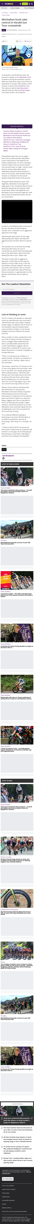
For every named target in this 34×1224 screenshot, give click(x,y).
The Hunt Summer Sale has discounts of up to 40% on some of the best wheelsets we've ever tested (17, 1130)
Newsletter (29, 41)
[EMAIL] (3, 458)
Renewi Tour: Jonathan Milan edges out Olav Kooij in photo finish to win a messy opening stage (17, 1160)
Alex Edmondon (22, 88)
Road (4, 449)
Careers (4, 1204)
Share (5, 41)
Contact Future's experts (8, 1189)
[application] (17, 210)
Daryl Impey (25, 90)
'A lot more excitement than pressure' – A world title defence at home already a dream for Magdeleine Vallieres (17, 1120)
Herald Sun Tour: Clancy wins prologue (16, 140)
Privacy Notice (23, 299)
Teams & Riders (13, 12)
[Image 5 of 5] (29, 55)
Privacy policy (5, 1193)
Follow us (20, 41)
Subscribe (24, 4)
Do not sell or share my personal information (14, 1211)
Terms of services (21, 298)
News (3, 30)
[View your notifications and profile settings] (20, 4)
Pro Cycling (4, 12)
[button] (32, 4)
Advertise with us (7, 1208)
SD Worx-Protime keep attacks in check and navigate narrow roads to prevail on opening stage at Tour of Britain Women (17, 1139)
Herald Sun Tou (23, 86)
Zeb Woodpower (12, 30)
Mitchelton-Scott (24, 12)
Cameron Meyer (6, 15)
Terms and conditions (8, 1185)
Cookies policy (6, 1196)
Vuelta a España (15, 8)
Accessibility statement (8, 1200)
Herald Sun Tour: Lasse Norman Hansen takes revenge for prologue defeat (15, 148)
